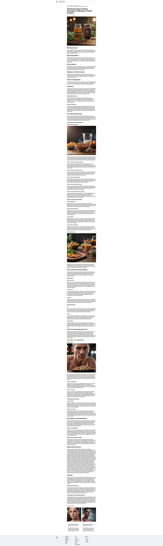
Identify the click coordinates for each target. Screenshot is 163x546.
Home (67, 5)
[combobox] (79, 1)
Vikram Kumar (69, 15)
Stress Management (76, 5)
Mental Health (71, 5)
